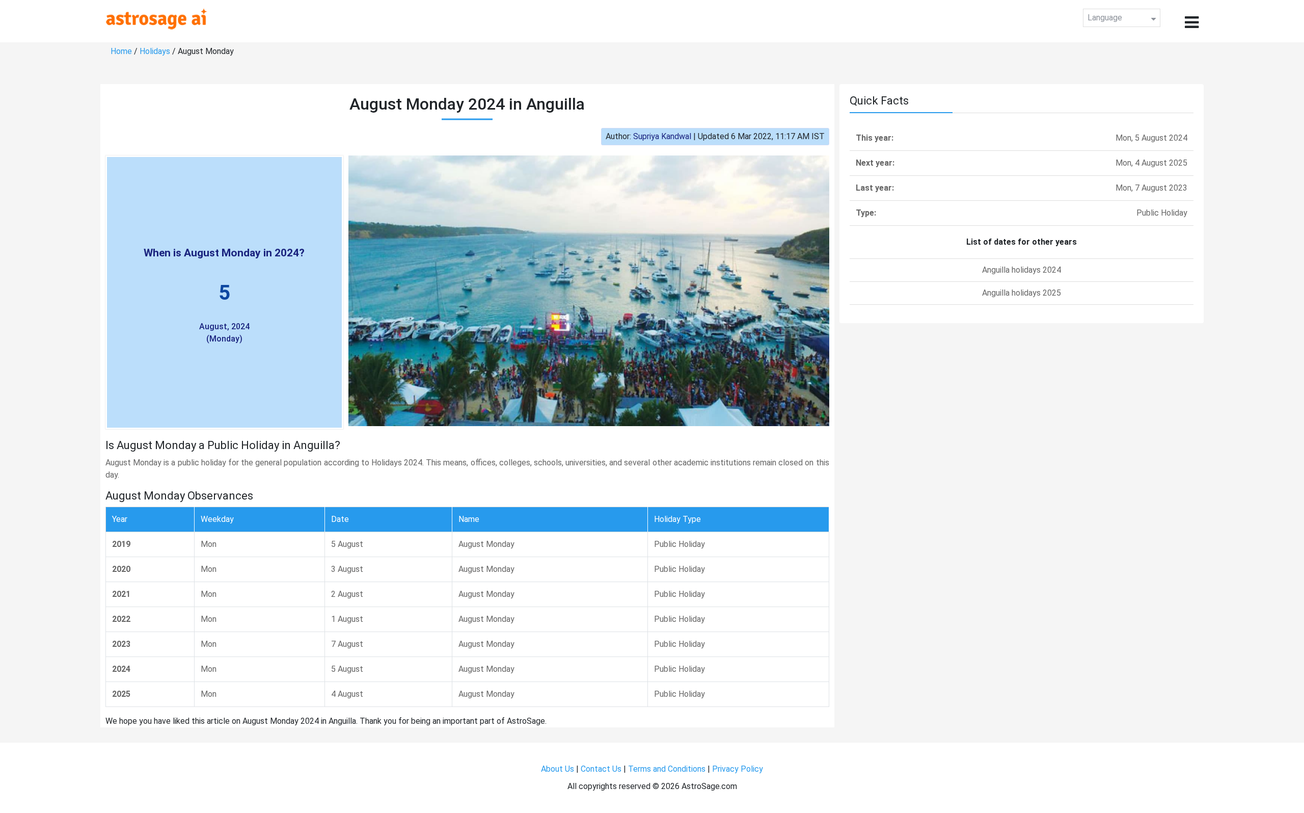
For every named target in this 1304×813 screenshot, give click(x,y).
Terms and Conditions (666, 769)
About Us (557, 769)
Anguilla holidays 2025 (1021, 293)
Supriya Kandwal (662, 136)
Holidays (155, 51)
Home (121, 51)
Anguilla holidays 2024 (1021, 270)
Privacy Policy (737, 769)
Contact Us (601, 769)
